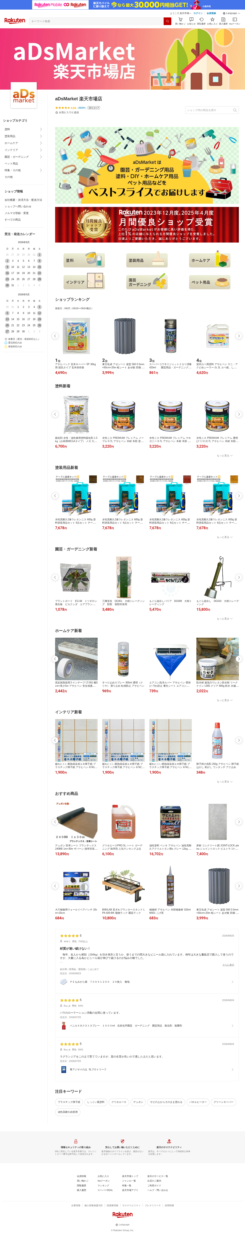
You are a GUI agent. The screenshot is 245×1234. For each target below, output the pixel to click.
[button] (231, 13)
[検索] (167, 21)
